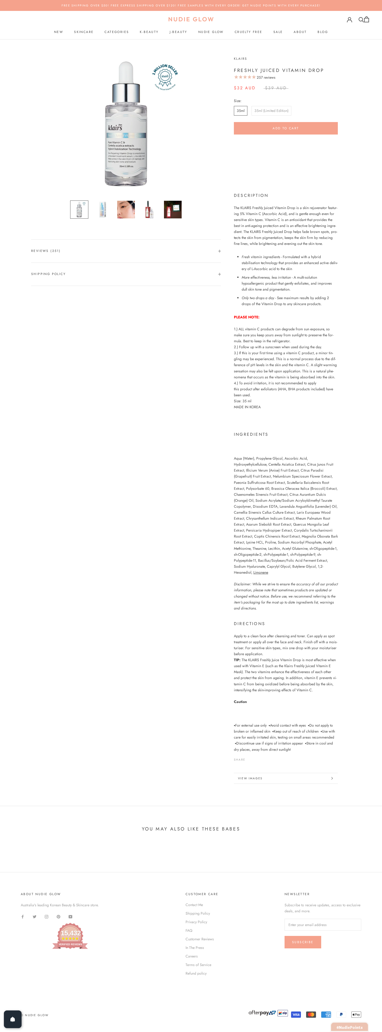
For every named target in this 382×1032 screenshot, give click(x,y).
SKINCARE (84, 32)
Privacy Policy (196, 921)
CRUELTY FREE (248, 32)
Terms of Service (198, 964)
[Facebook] (250, 758)
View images (250, 778)
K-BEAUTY (149, 32)
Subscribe (303, 942)
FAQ (189, 930)
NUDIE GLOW (211, 32)
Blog (323, 32)
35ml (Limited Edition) (271, 110)
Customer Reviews (200, 939)
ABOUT (300, 32)
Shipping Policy (48, 274)
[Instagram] (46, 916)
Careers (192, 956)
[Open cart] (366, 19)
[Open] (13, 1019)
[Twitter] (257, 758)
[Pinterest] (263, 758)
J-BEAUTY (178, 32)
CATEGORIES (116, 32)
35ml (241, 110)
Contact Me (194, 904)
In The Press (195, 947)
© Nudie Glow (35, 1015)
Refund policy (196, 973)
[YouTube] (70, 916)
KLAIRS (240, 58)
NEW (58, 32)
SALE (278, 32)
